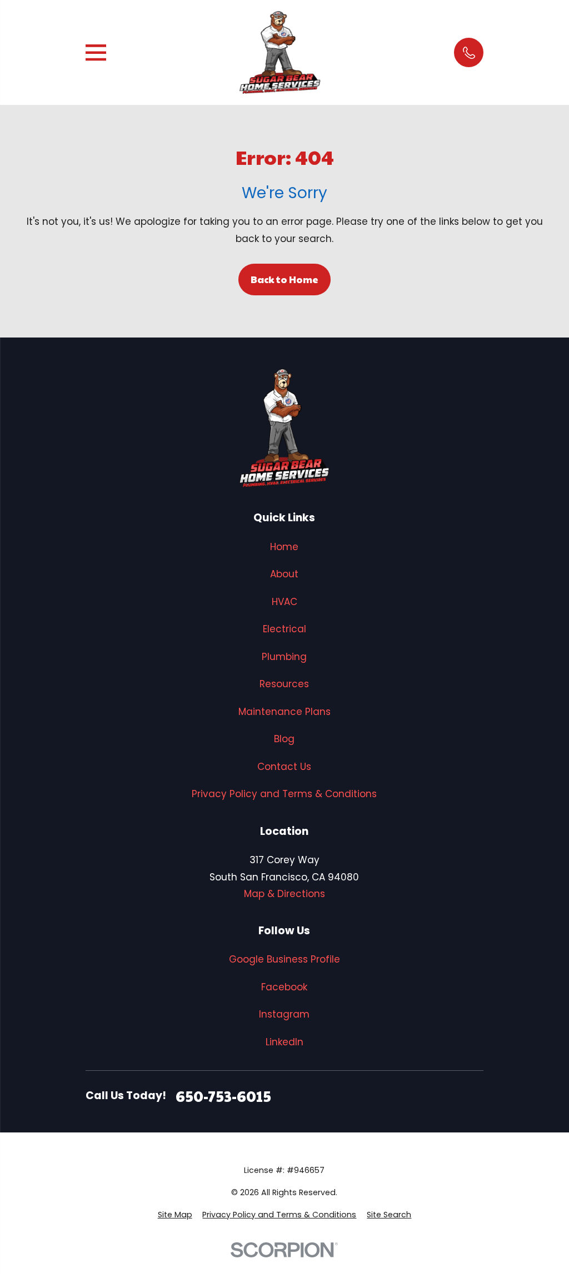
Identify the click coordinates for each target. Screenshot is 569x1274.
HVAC (284, 601)
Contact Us (284, 766)
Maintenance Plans (284, 711)
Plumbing (284, 656)
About (284, 574)
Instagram (284, 1014)
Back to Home (284, 279)
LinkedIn (284, 1042)
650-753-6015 (223, 1096)
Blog (284, 739)
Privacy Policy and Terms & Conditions (284, 793)
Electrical (284, 629)
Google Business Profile (284, 959)
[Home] (280, 52)
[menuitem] (175, 1215)
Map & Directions (284, 893)
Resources (284, 684)
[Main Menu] (96, 52)
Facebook (284, 987)
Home (284, 546)
